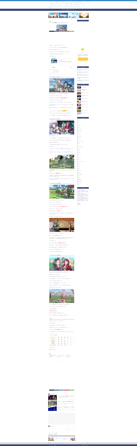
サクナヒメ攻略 (56, 3)
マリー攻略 (50, 6)
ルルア (79, 172)
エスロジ (79, 127)
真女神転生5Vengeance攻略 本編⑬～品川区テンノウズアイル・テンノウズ (83, 75)
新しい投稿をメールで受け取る (53, 434)
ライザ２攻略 (50, 3)
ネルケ (79, 150)
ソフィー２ (79, 145)
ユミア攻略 (64, 6)
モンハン (79, 159)
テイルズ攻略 (75, 3)
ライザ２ (79, 168)
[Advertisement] (61, 39)
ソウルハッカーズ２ (80, 141)
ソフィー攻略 (65, 3)
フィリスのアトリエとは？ (54, 69)
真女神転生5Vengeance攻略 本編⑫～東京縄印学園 (83, 78)
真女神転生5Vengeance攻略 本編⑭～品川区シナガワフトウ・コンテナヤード (83, 72)
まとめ (53, 73)
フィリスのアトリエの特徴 (55, 71)
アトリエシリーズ (79, 190)
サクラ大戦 (79, 136)
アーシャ (79, 123)
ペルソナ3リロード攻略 (77, 6)
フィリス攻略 (70, 3)
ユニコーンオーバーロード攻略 (58, 6)
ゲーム (79, 132)
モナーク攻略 (81, 3)
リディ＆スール (80, 170)
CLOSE (70, 67)
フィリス (79, 152)
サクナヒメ (79, 134)
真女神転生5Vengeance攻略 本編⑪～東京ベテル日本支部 (83, 80)
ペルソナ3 (79, 154)
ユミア (79, 163)
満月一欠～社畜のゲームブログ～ (68, 9)
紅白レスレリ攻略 (70, 6)
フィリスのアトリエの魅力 (55, 72)
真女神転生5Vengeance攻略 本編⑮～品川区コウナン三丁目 (83, 70)
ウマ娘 (61, 3)
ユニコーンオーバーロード (81, 161)
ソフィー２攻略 (79, 199)
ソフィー (79, 143)
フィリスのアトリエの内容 (55, 70)
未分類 (79, 177)
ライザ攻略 (78, 193)
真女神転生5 (79, 179)
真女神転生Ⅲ (79, 181)
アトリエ (54, 443)
